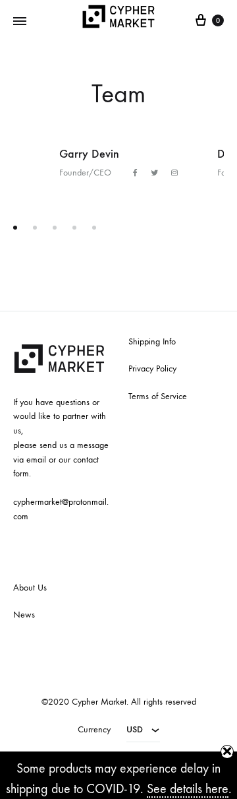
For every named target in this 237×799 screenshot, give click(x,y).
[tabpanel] (119, 163)
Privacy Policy (152, 368)
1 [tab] (15, 227)
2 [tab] (34, 227)
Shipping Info (152, 341)
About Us (30, 587)
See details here (187, 788)
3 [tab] (54, 227)
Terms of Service (157, 396)
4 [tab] (74, 227)
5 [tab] (94, 227)
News (24, 614)
